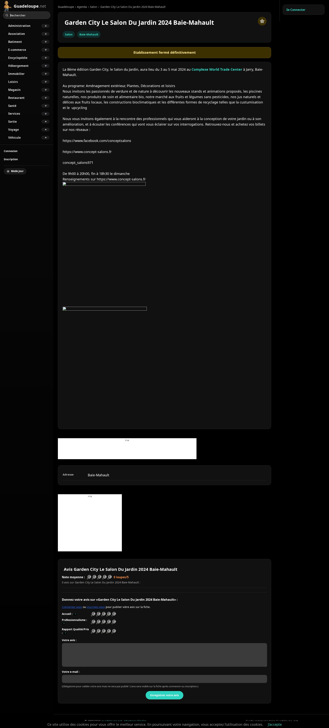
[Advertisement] (127, 450)
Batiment (15, 42)
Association (16, 34)
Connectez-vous (72, 607)
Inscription (11, 159)
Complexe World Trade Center (217, 69)
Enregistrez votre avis (164, 695)
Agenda (82, 7)
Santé (12, 106)
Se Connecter (295, 10)
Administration (19, 26)
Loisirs (13, 82)
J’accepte (275, 724)
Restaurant (16, 98)
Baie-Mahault (88, 34)
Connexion (11, 151)
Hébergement (18, 66)
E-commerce (17, 50)
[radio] (93, 614)
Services (14, 113)
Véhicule (14, 137)
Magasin (14, 90)
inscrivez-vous (96, 607)
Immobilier (16, 74)
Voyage (13, 129)
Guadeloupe (66, 7)
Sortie (12, 121)
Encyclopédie (17, 58)
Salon (93, 7)
